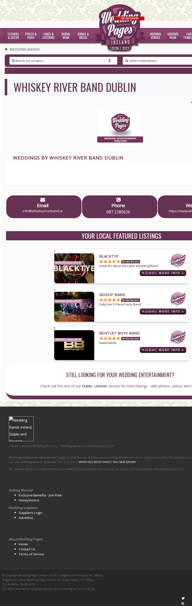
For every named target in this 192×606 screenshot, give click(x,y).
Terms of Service (31, 554)
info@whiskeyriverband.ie (42, 211)
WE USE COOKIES (129, 18)
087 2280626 (118, 212)
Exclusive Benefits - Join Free (40, 495)
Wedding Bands (24, 49)
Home (23, 544)
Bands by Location (29, 60)
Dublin (87, 386)
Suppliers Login (30, 512)
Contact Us (27, 549)
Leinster (100, 386)
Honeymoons (29, 500)
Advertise (26, 517)
